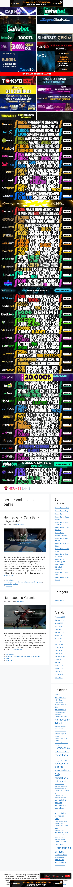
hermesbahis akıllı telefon (60, 726)
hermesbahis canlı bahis (13, 582)
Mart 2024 (58, 672)
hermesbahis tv (60, 823)
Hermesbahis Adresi (62, 508)
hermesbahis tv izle (59, 830)
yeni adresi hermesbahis (60, 860)
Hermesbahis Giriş (61, 511)
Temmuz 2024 (60, 659)
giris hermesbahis (60, 708)
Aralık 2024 (59, 644)
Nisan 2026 (59, 623)
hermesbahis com (61, 756)
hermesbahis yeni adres (60, 839)
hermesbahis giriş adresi (61, 779)
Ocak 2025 (58, 641)
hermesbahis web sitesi (60, 834)
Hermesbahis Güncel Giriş (60, 788)
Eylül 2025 (58, 629)
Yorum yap (9, 586)
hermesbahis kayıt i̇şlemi (60, 797)
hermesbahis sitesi (61, 821)
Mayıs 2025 (59, 635)
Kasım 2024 (59, 647)
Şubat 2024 (59, 675)
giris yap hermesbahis (60, 712)
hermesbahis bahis (59, 728)
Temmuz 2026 (60, 617)
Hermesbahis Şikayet (63, 849)
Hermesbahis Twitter (62, 832)
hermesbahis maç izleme (60, 806)
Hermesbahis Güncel (59, 784)
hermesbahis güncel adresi (61, 786)
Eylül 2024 (58, 653)
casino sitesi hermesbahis (60, 704)
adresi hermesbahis (60, 696)
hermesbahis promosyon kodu (60, 816)
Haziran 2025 (59, 632)
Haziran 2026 (59, 620)
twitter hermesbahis (59, 857)
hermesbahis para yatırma (60, 810)
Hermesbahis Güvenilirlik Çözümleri (59, 567)
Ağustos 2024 (60, 656)
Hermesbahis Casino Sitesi (62, 749)
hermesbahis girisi (61, 761)
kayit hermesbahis (61, 855)
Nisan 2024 (59, 669)
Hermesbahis (10, 580)
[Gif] (36, 203)
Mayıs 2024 (59, 666)
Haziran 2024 (59, 662)
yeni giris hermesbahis (60, 865)
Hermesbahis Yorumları (20, 598)
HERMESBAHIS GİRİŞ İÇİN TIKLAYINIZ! (36, 74)
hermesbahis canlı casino (61, 739)
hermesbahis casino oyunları (61, 744)
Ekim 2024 (58, 650)
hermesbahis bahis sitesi (60, 731)
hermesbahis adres (61, 717)
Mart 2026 (58, 626)
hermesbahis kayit (26, 656)
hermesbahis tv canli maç (61, 827)
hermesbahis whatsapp (60, 837)
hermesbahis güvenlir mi (11, 584)
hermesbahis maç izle (60, 801)
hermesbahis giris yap (61, 765)
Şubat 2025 (59, 638)
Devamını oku (8, 575)
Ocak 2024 (58, 678)
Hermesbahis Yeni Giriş (60, 843)
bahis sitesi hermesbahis (59, 701)
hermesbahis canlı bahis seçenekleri (31, 582)
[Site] (36, 124)
